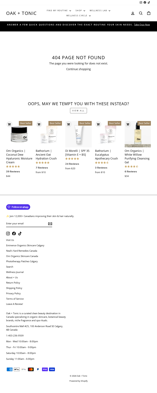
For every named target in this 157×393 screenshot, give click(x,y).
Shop (79, 10)
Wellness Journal (15, 272)
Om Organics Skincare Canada (22, 256)
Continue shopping (78, 69)
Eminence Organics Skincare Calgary (25, 245)
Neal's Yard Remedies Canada (21, 250)
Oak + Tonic (21, 13)
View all (78, 110)
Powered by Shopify (78, 381)
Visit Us (10, 240)
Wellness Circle (77, 15)
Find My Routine (58, 10)
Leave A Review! (14, 303)
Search (9, 266)
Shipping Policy (14, 287)
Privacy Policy (13, 293)
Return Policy (13, 282)
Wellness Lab (99, 10)
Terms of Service (15, 298)
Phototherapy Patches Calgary (22, 261)
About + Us (12, 277)
